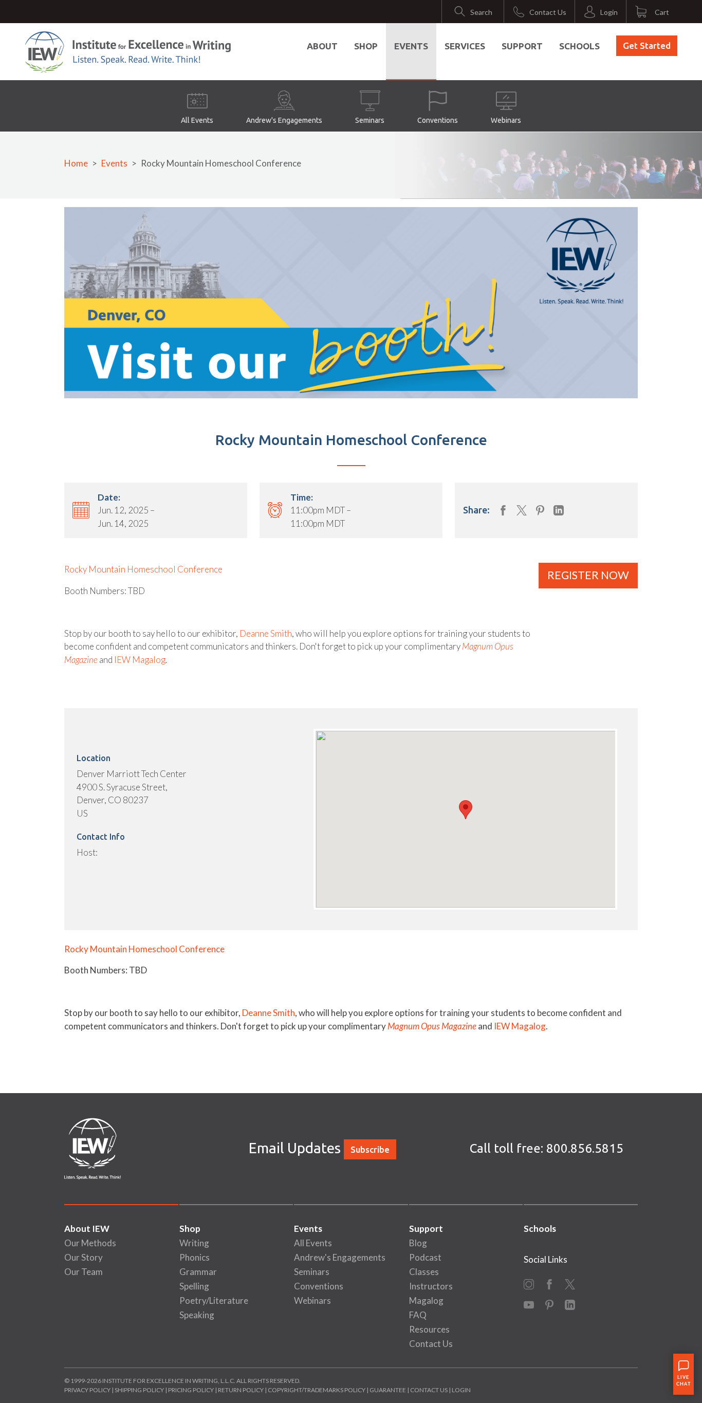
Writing (194, 1243)
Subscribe (370, 1149)
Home (76, 163)
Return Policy (241, 1390)
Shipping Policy (139, 1390)
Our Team (83, 1271)
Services (465, 46)
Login (461, 1390)
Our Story (83, 1257)
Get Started (647, 45)
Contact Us (431, 1343)
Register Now (588, 575)
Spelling (194, 1286)
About (322, 46)
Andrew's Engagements (284, 120)
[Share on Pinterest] (540, 510)
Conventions (437, 120)
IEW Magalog (139, 659)
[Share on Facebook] (503, 510)
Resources (429, 1329)
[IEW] (128, 52)
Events (411, 46)
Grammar (198, 1271)
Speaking (196, 1314)
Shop (366, 46)
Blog (418, 1243)
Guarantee (388, 1390)
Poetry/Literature (213, 1300)
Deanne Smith (265, 633)
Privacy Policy (87, 1390)
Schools (579, 46)
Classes (424, 1271)
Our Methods (90, 1243)
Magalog (426, 1300)
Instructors (431, 1286)
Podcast (425, 1257)
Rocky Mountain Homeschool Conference (143, 569)
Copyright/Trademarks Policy (316, 1390)
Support (522, 46)
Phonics (194, 1257)
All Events (197, 120)
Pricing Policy (191, 1390)
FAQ (418, 1314)
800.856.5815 (584, 1148)
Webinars (506, 120)
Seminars (369, 120)
